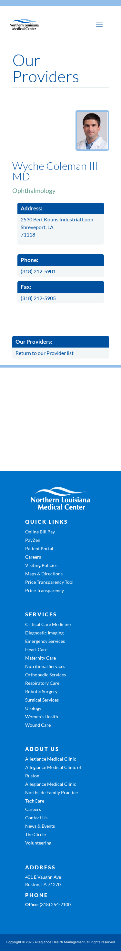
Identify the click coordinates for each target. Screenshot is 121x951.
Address (40, 867)
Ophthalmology (33, 190)
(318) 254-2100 (55, 904)
